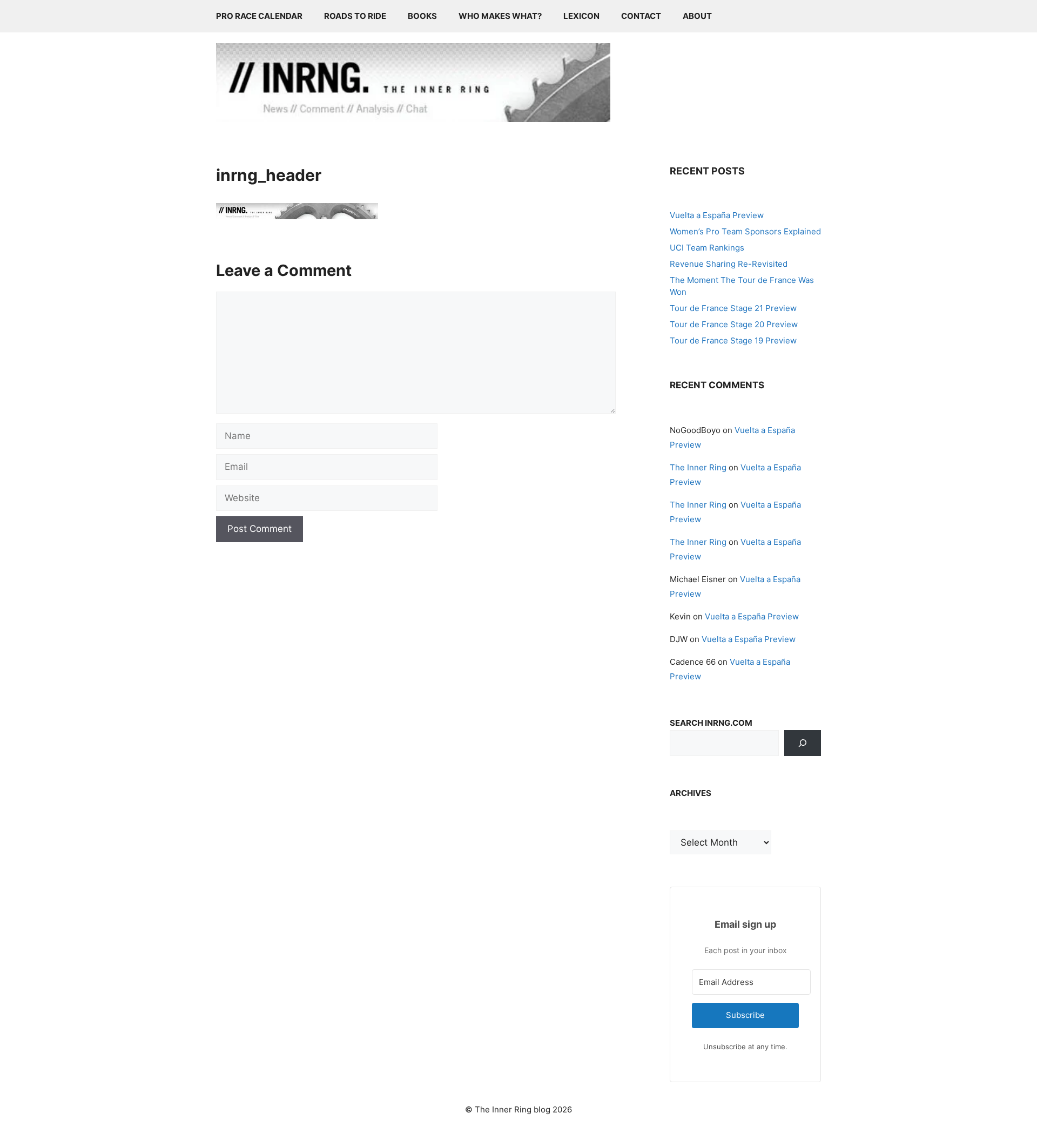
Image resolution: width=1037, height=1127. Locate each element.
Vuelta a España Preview (717, 215)
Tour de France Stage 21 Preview (733, 308)
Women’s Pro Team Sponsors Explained (745, 231)
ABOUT (697, 16)
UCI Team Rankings (707, 247)
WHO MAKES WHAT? (500, 16)
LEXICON (581, 16)
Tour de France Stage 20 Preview (734, 324)
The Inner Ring (698, 467)
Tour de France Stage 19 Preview (733, 340)
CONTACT (641, 16)
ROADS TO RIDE (355, 16)
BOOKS (422, 16)
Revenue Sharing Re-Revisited (728, 264)
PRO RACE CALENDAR (259, 16)
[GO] (802, 743)
